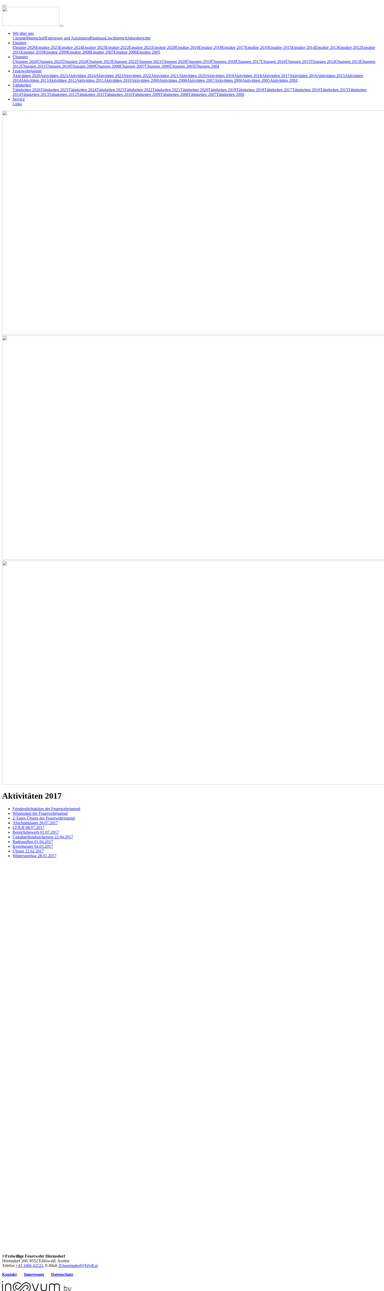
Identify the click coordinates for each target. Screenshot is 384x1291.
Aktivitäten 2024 (82, 75)
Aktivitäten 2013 (35, 80)
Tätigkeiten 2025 (54, 90)
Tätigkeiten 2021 (166, 90)
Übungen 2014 (322, 61)
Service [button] (19, 99)
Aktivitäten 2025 (54, 75)
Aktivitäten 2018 (248, 75)
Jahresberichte (138, 38)
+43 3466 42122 (29, 1265)
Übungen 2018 (223, 61)
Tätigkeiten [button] (22, 85)
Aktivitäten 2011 (90, 80)
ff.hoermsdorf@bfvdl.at (78, 1265)
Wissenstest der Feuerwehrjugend (40, 813)
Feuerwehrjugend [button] (27, 71)
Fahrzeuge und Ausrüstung (67, 38)
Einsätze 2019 (187, 47)
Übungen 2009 (82, 66)
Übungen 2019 (198, 61)
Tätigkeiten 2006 (230, 94)
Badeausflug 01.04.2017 (33, 841)
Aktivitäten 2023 (109, 75)
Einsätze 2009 (55, 52)
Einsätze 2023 (94, 47)
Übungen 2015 (298, 61)
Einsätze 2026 (24, 47)
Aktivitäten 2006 (228, 80)
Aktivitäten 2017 (275, 75)
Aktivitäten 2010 (117, 80)
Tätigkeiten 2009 (146, 94)
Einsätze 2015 (280, 47)
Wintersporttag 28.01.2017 (34, 856)
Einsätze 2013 (326, 47)
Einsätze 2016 (256, 47)
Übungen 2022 (124, 61)
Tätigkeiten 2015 (334, 90)
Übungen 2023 (99, 61)
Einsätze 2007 (102, 52)
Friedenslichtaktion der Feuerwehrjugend (46, 808)
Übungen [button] (20, 57)
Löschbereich (116, 38)
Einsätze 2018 (210, 47)
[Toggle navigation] (61, 26)
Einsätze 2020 (163, 47)
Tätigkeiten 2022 (138, 90)
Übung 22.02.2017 (28, 851)
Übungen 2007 (132, 66)
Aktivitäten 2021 (165, 75)
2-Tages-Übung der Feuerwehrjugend (44, 818)
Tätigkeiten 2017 (278, 90)
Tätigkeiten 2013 (35, 94)
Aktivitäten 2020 (192, 75)
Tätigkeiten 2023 (110, 90)
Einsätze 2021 (140, 47)
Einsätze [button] (19, 43)
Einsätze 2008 (78, 52)
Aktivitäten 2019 (220, 75)
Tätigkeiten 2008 (174, 94)
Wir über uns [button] (23, 33)
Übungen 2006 (157, 66)
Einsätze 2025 (47, 47)
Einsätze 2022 (117, 47)
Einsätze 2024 (70, 47)
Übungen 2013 (347, 61)
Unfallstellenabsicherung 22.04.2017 (43, 837)
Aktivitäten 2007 (200, 80)
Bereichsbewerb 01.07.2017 (36, 832)
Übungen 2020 (173, 61)
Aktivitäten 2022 (137, 75)
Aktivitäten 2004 (284, 80)
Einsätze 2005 (148, 52)
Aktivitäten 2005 (256, 80)
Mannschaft (35, 38)
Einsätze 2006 (125, 52)
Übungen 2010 (57, 66)
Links (17, 104)
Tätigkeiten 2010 (118, 94)
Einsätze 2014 (303, 47)
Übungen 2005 (182, 66)
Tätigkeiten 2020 (194, 90)
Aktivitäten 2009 (145, 80)
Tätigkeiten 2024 (82, 90)
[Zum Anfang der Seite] (4, 6)
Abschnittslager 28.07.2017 (35, 823)
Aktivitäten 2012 (62, 80)
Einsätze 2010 (32, 52)
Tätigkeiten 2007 (202, 94)
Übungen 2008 (107, 66)
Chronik (19, 38)
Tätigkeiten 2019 (222, 90)
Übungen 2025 (49, 61)
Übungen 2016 (273, 61)
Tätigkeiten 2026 (26, 90)
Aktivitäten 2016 (303, 75)
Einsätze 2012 (349, 47)
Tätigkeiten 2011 (90, 94)
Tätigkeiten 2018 (250, 90)
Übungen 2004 (206, 66)
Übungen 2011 (33, 66)
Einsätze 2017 (233, 47)
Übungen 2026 (25, 61)
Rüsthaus (97, 38)
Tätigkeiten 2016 (306, 90)
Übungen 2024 (74, 61)
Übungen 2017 (248, 61)
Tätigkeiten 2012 (63, 94)
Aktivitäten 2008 (173, 80)
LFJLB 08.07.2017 (28, 827)
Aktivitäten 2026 (26, 75)
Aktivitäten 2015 (331, 75)
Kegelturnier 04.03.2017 (33, 846)
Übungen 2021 (149, 61)
